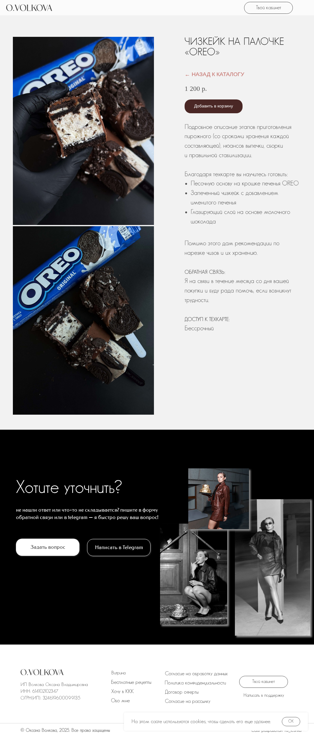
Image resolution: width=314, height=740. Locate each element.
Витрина (118, 673)
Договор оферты (181, 692)
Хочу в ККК (122, 691)
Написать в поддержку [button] (263, 695)
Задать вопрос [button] (47, 547)
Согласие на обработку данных (196, 673)
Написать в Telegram (119, 547)
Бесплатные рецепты (131, 682)
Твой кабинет (268, 7)
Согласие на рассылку (187, 701)
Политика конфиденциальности (195, 682)
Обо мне (120, 700)
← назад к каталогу (214, 74)
